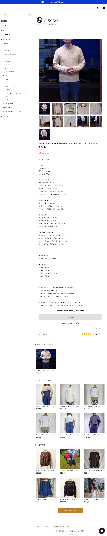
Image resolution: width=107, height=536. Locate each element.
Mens (5, 76)
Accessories (9, 72)
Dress (7, 50)
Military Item (8, 104)
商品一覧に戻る (70, 511)
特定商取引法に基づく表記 (61, 527)
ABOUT (4, 26)
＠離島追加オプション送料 (12, 112)
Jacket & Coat (10, 54)
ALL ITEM (5, 35)
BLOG (3, 30)
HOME (4, 21)
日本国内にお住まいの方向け (70, 323)
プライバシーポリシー (43, 527)
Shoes (7, 65)
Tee (6, 83)
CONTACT (5, 116)
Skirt (6, 57)
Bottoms (8, 61)
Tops (6, 47)
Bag (6, 68)
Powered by (68, 534)
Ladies (6, 43)
